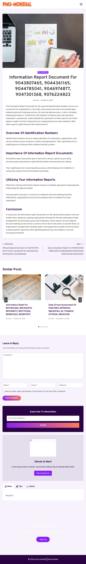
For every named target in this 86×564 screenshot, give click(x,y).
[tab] (38, 326)
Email (34, 385)
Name (6, 385)
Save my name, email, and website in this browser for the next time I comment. (35, 391)
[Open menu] (81, 4)
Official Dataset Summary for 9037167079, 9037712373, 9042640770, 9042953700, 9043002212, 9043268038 (21, 249)
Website (62, 385)
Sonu (37, 100)
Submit (43, 425)
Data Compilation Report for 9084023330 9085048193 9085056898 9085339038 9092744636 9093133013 (65, 249)
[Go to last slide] (6, 299)
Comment (8, 355)
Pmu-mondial (43, 72)
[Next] (80, 299)
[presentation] (22, 287)
